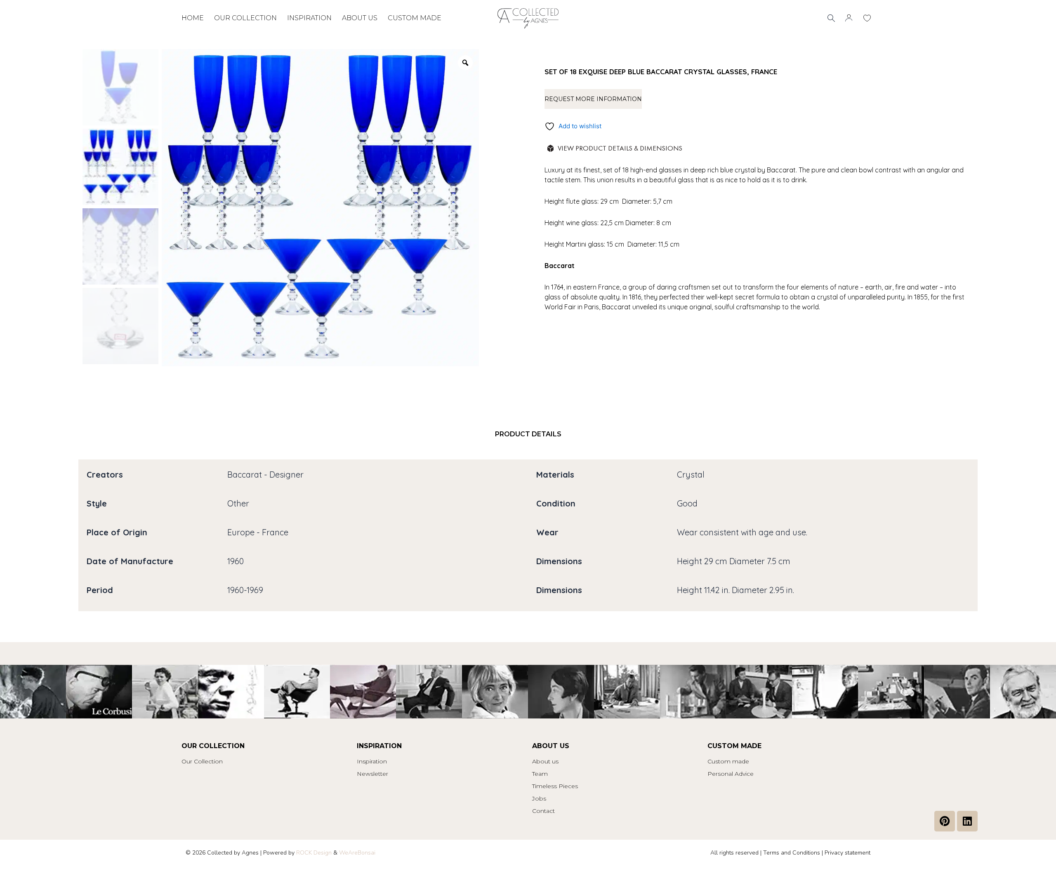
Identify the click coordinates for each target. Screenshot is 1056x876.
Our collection (245, 18)
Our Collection (202, 761)
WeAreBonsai (357, 853)
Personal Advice (730, 773)
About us (359, 18)
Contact (543, 811)
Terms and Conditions (791, 853)
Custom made (414, 18)
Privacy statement (847, 853)
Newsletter (372, 773)
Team (540, 773)
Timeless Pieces (555, 786)
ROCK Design (314, 853)
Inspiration (309, 18)
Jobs (539, 798)
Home (193, 18)
